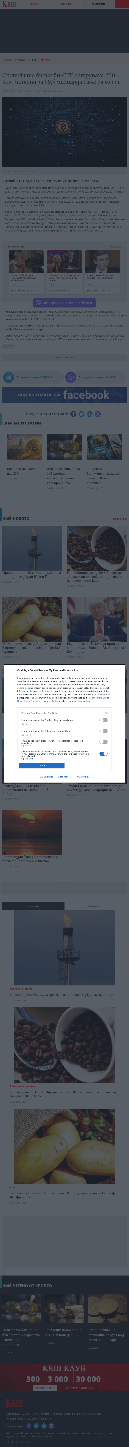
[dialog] (64, 723)
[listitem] (64, 713)
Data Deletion (46, 776)
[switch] (103, 720)
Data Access (64, 776)
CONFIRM (42, 765)
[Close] (119, 671)
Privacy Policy (82, 776)
